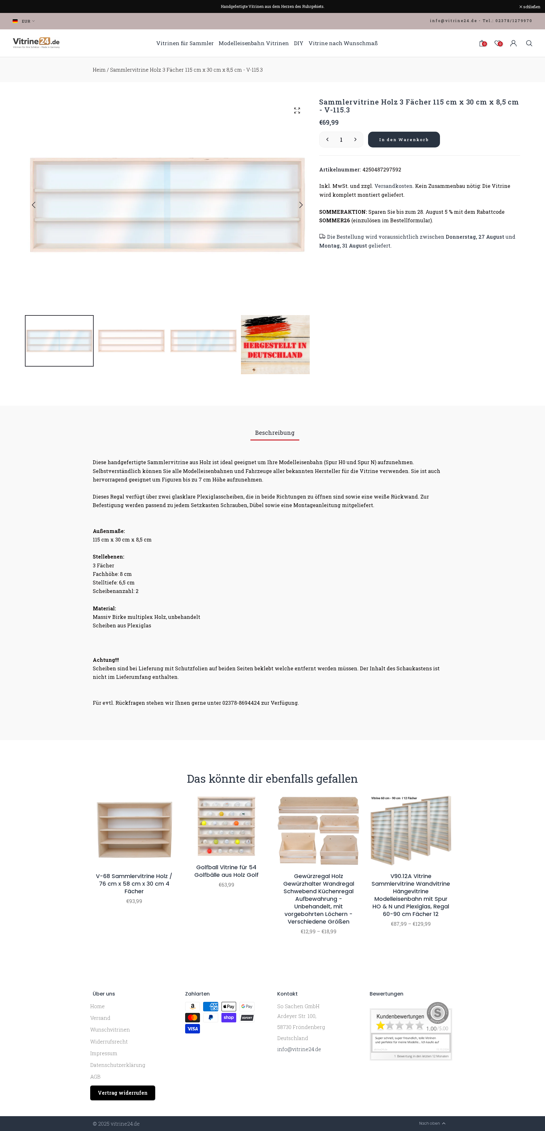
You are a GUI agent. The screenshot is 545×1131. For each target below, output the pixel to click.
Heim (99, 69)
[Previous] (38, 204)
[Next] (295, 204)
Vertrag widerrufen (123, 1092)
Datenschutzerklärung (117, 1065)
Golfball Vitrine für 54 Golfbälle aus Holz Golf (226, 871)
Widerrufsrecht (109, 1041)
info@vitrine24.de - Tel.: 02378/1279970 (481, 20)
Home (97, 1006)
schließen (17, 7)
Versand (100, 1017)
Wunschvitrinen (110, 1029)
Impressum (103, 1053)
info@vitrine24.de (299, 1049)
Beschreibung (275, 432)
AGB (95, 1076)
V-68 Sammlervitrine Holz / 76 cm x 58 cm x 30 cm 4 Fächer (134, 883)
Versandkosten (393, 186)
